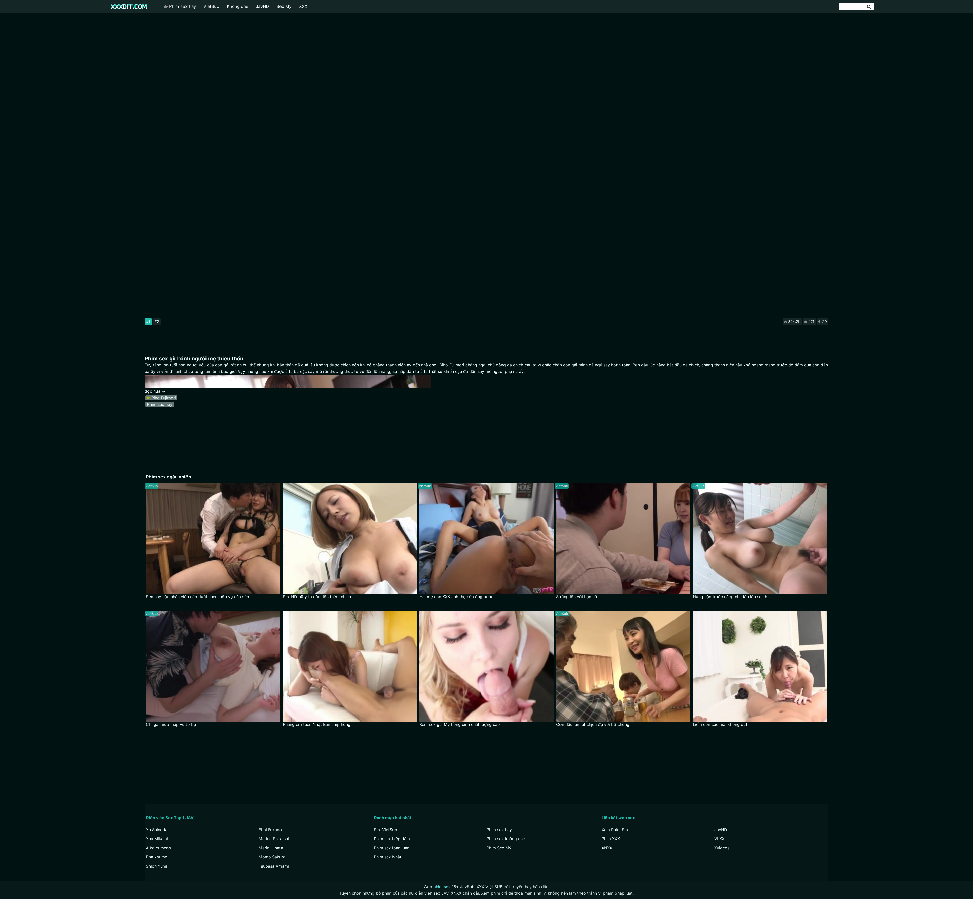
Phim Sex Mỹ (498, 847)
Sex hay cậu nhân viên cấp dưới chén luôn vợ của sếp (197, 596)
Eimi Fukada (270, 829)
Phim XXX (611, 838)
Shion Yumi (156, 866)
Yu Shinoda (156, 829)
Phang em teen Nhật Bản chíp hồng (316, 724)
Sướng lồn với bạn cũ (576, 596)
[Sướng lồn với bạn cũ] (623, 538)
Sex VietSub (385, 829)
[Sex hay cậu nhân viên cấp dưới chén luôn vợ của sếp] (213, 538)
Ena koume (156, 856)
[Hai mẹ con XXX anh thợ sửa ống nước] (486, 538)
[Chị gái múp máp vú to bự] (213, 666)
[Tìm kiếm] (869, 7)
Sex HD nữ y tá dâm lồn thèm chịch (317, 596)
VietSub (211, 6)
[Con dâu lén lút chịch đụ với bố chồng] (623, 666)
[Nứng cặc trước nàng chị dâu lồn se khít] (759, 538)
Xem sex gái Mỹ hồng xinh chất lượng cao (459, 724)
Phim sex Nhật (387, 856)
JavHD (262, 6)
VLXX (719, 838)
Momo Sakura (272, 856)
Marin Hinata (271, 847)
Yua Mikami (157, 838)
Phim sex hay (182, 6)
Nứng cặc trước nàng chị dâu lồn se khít (731, 596)
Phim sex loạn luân (391, 847)
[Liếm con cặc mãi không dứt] (759, 666)
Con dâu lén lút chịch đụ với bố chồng (592, 724)
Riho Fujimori (163, 397)
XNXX (607, 847)
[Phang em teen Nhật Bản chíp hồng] (350, 666)
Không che (237, 6)
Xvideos (721, 847)
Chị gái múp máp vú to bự (171, 724)
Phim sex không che (505, 838)
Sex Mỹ (283, 6)
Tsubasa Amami (274, 866)
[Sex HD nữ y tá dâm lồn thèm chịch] (350, 538)
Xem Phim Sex (615, 829)
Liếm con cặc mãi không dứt (720, 724)
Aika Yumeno (158, 847)
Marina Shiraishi (274, 838)
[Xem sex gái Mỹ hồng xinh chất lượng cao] (486, 666)
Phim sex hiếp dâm (392, 838)
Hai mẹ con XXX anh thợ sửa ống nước (456, 596)
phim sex (442, 886)
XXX (303, 6)
